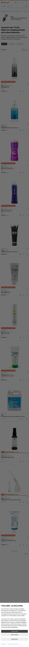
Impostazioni (14, 639)
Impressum (3, 644)
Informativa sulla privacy (12, 644)
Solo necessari (14, 634)
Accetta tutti (14, 631)
